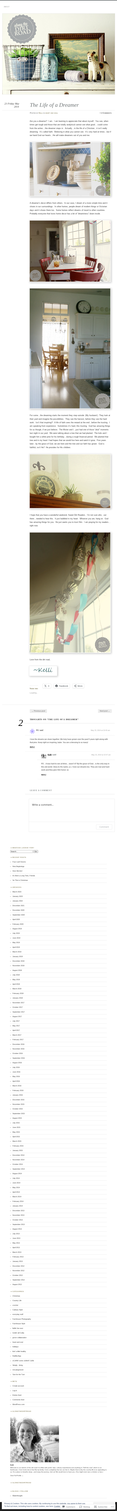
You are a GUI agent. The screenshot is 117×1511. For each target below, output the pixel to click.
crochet (15, 1305)
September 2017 (18, 1012)
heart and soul (51, 113)
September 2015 (18, 1113)
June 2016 (16, 1072)
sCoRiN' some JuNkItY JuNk (23, 1361)
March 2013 (16, 1252)
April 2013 (16, 1247)
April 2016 (16, 1081)
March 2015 (16, 1141)
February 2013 (17, 1257)
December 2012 (18, 1266)
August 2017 (17, 1016)
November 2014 (18, 1160)
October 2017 (17, 1007)
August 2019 (17, 929)
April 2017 (16, 1030)
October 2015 (17, 1109)
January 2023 (17, 896)
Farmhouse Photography (21, 1319)
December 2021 (18, 905)
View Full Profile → (16, 1475)
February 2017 (17, 1039)
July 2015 (16, 1123)
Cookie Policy (60, 1506)
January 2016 (17, 1095)
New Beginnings (18, 866)
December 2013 (18, 1210)
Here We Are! (17, 871)
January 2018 (17, 998)
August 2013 (17, 1229)
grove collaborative (19, 1337)
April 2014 (16, 1192)
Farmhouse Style (18, 1323)
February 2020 (17, 924)
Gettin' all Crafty (18, 1333)
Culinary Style (17, 1310)
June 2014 (16, 1183)
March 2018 (16, 989)
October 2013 (17, 1220)
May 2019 (16, 942)
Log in (14, 1390)
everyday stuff (17, 1314)
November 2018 (18, 965)
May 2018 (16, 979)
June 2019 (16, 938)
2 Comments (106, 113)
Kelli (41, 113)
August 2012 (17, 1284)
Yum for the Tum (18, 1374)
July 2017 (16, 1021)
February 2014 (17, 1201)
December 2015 (18, 1100)
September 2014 (18, 1169)
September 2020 (18, 915)
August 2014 (17, 1173)
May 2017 (16, 1026)
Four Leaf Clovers (19, 862)
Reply (32, 747)
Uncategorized (17, 1370)
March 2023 (16, 892)
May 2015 (16, 1132)
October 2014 (17, 1164)
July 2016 (16, 1067)
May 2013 (16, 1243)
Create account (18, 1386)
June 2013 (16, 1238)
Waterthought (17, 1496)
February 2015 (17, 1146)
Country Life (16, 1300)
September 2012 (18, 1280)
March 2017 (16, 1035)
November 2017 (18, 1003)
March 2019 (16, 952)
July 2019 (16, 933)
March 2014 (16, 1196)
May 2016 (16, 1076)
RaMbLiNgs (16, 1356)
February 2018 (17, 993)
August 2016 (17, 1063)
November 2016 (18, 1049)
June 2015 (16, 1127)
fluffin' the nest (17, 1328)
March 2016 (16, 1086)
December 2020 (18, 910)
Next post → (105, 711)
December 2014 (18, 1155)
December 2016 (18, 1044)
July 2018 (16, 975)
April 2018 (16, 984)
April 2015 (16, 1137)
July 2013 (16, 1234)
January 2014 (17, 1206)
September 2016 (18, 1058)
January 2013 (17, 1261)
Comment (104, 827)
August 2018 (17, 970)
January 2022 (17, 901)
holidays (15, 1347)
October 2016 (17, 1053)
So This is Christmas (20, 880)
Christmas (16, 1296)
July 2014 (16, 1178)
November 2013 (18, 1215)
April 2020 (16, 919)
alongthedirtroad (21, 1483)
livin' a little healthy (19, 1351)
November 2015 (18, 1104)
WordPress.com (18, 1404)
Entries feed (16, 1395)
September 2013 (18, 1224)
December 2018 (18, 961)
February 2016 (17, 1090)
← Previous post (38, 711)
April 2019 (16, 947)
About (7, 7)
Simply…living (17, 1365)
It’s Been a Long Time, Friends (23, 876)
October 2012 (17, 1275)
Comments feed (18, 1400)
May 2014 (16, 1187)
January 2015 (17, 1150)
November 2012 (18, 1270)
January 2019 (17, 956)
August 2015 (17, 1118)
